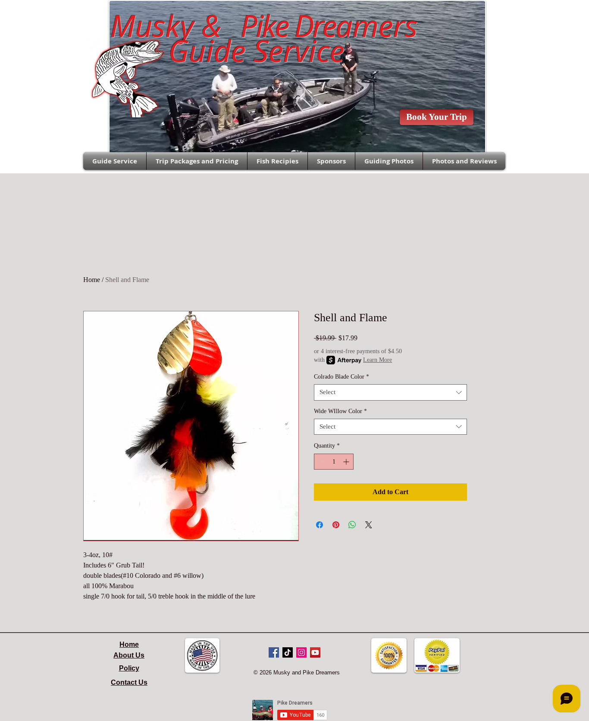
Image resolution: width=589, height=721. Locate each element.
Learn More (377, 360)
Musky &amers (256, 26)
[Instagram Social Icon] (301, 652)
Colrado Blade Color (341, 376)
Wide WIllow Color (340, 411)
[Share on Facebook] (319, 525)
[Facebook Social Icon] (274, 652)
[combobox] (390, 392)
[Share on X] (368, 525)
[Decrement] (320, 461)
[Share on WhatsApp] (352, 525)
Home (91, 279)
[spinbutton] (333, 461)
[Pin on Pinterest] (336, 525)
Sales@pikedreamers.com (40, 15)
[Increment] (346, 461)
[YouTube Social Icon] (315, 652)
